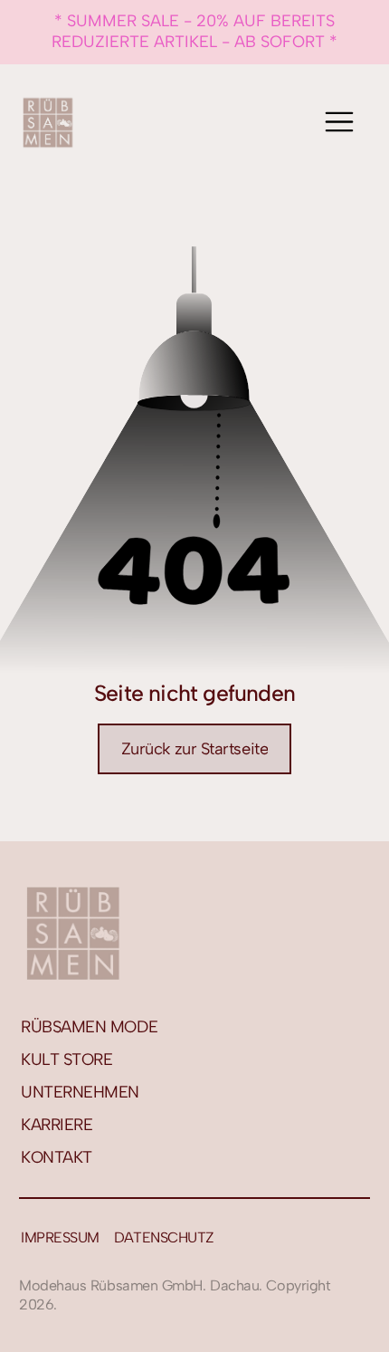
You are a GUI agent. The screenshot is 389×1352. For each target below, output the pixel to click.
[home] (48, 122)
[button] (339, 122)
